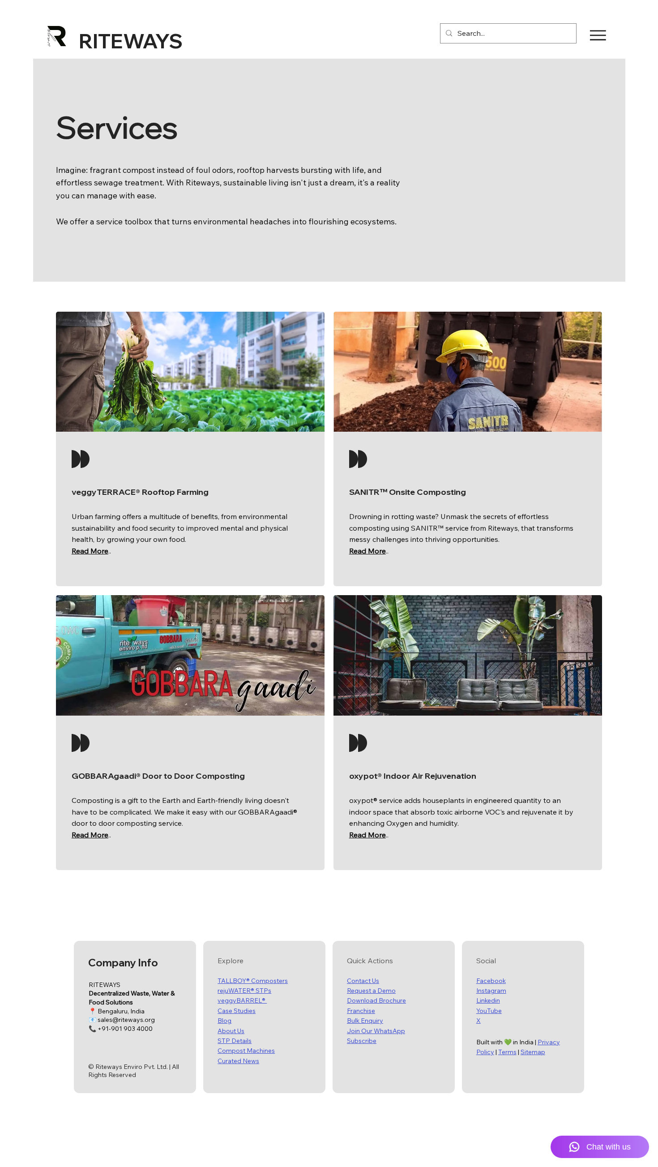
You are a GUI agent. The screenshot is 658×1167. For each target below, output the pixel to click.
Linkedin (488, 1000)
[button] (90, 550)
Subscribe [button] (361, 1041)
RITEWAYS (131, 40)
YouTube (489, 1011)
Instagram (491, 991)
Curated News (238, 1061)
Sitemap (533, 1052)
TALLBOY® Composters (253, 981)
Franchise (361, 1011)
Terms (507, 1052)
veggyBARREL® (242, 1000)
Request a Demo (371, 991)
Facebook (491, 981)
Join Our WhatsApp (376, 1031)
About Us (231, 1031)
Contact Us (363, 981)
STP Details (235, 1041)
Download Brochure (376, 1000)
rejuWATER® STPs (244, 991)
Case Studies (237, 1011)
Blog (224, 1021)
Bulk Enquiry (365, 1021)
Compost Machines (246, 1051)
